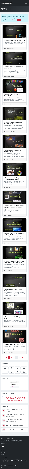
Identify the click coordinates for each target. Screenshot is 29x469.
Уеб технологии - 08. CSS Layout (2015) (13, 317)
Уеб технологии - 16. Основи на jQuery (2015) (13, 95)
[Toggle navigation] (26, 2)
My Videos (3, 450)
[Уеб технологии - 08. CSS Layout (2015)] (14, 308)
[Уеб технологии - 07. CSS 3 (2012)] (14, 336)
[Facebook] (5, 372)
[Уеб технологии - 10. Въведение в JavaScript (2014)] (14, 225)
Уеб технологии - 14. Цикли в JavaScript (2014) (12, 150)
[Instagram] (11, 372)
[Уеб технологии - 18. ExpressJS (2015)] (14, 31)
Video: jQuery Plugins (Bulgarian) (14, 425)
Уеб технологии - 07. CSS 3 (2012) (13, 344)
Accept (19, 20)
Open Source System (6, 467)
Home (2, 449)
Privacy (2, 454)
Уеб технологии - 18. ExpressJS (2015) (14, 40)
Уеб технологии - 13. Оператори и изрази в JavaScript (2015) (14, 178)
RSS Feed (3, 452)
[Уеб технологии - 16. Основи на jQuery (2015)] (14, 86)
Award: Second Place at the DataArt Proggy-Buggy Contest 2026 (15, 410)
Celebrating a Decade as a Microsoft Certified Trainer (15, 415)
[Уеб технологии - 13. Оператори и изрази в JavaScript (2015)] (14, 169)
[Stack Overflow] (11, 368)
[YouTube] (24, 368)
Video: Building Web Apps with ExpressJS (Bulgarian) (14, 420)
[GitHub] (5, 368)
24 (19, 357)
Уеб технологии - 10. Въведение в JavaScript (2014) (14, 234)
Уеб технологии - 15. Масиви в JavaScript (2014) (13, 123)
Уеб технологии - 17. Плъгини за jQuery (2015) (13, 67)
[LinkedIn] (18, 368)
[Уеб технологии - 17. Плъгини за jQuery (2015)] (14, 58)
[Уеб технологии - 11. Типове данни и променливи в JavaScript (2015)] (14, 252)
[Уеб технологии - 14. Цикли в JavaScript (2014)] (14, 141)
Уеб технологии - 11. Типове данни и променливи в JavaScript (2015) (14, 262)
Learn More (12, 20)
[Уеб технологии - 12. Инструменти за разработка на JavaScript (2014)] (14, 197)
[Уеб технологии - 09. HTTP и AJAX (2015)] (14, 280)
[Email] (18, 372)
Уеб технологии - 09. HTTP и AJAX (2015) (13, 289)
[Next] (22, 357)
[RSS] (24, 372)
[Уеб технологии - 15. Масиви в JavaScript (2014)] (14, 113)
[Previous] (6, 357)
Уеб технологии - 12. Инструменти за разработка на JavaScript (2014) (14, 206)
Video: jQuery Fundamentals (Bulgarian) (16, 429)
